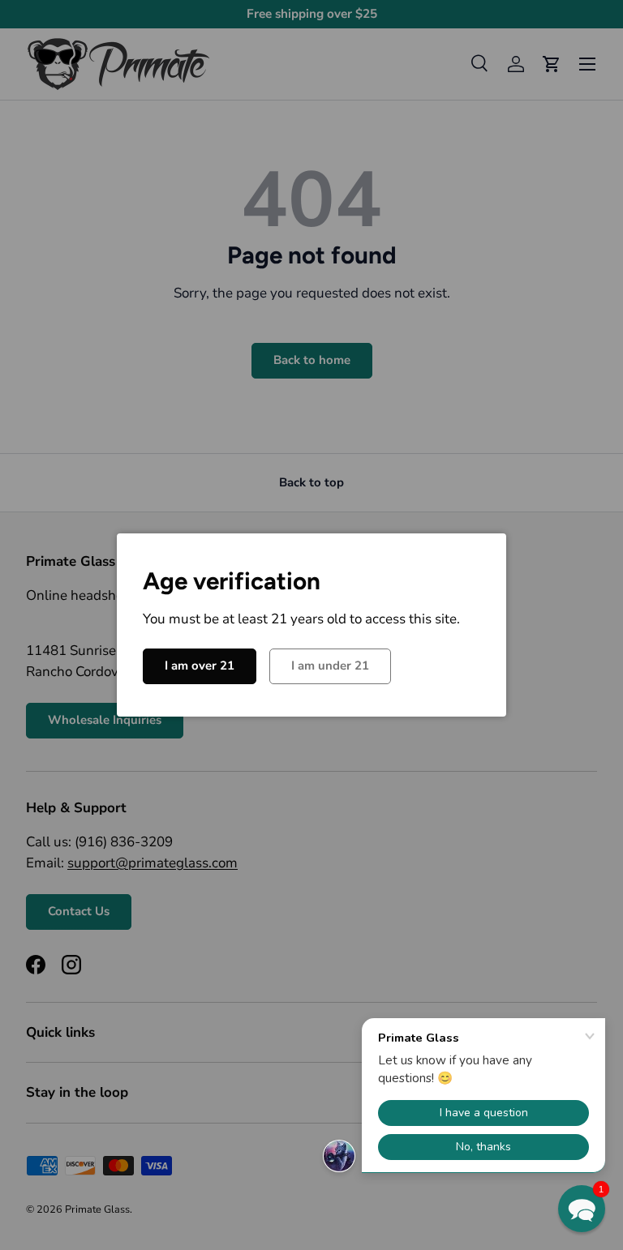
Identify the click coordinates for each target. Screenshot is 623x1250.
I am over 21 (199, 665)
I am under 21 (330, 665)
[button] (581, 1208)
